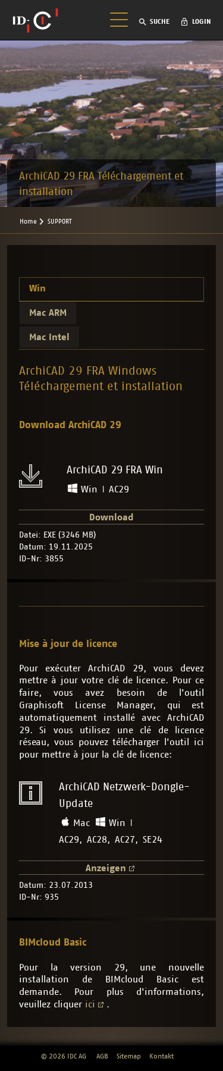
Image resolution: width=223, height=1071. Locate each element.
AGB (102, 1056)
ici (90, 1004)
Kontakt (161, 1056)
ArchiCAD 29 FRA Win (115, 470)
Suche (159, 21)
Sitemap (129, 1056)
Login (201, 21)
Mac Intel (49, 337)
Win (37, 288)
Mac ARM (48, 313)
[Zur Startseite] (35, 20)
